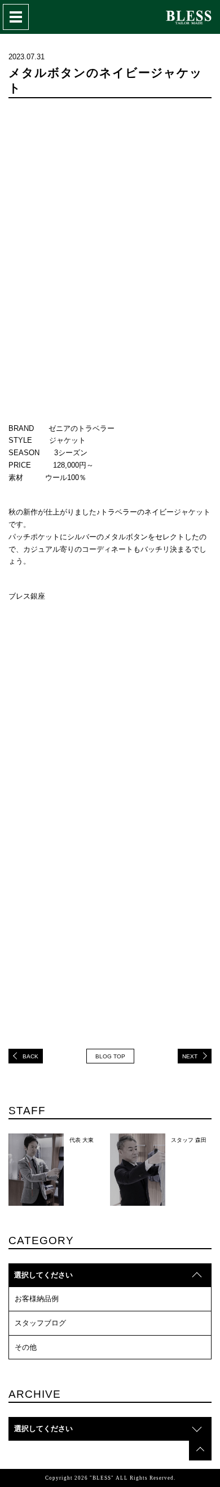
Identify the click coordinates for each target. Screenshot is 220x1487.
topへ (200, 1449)
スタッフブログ (40, 1323)
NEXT (189, 1056)
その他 (26, 1347)
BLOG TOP (110, 1056)
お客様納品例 (37, 1298)
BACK (30, 1056)
